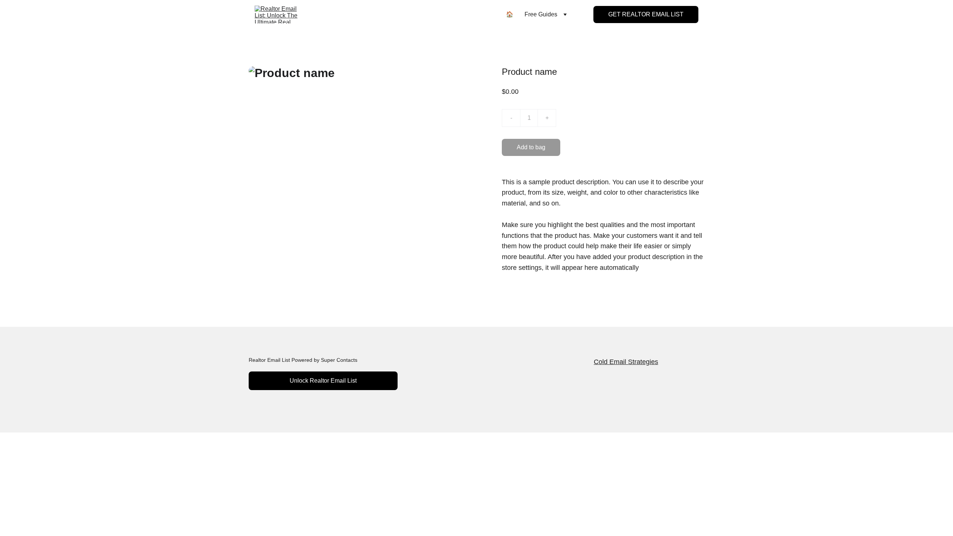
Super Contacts (339, 360)
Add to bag (531, 147)
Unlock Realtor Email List (323, 380)
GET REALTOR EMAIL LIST (645, 14)
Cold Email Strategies (626, 362)
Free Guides (541, 14)
